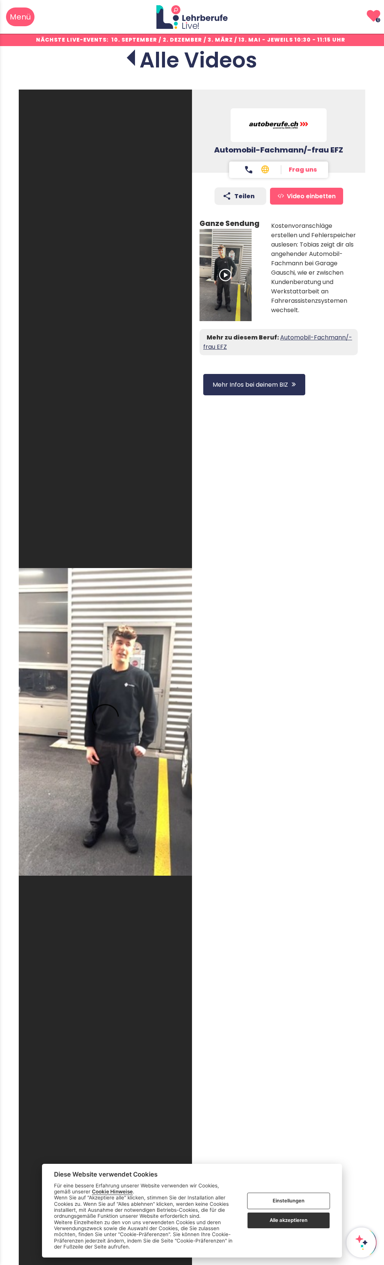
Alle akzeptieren (289, 1220)
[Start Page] (192, 17)
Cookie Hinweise (112, 1192)
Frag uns (303, 169)
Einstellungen (288, 1201)
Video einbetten (311, 196)
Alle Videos (198, 60)
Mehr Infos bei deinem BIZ (250, 384)
